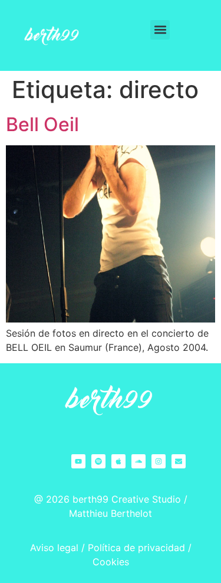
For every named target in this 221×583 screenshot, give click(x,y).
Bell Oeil (42, 124)
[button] (160, 30)
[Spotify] (98, 461)
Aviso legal (54, 547)
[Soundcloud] (138, 461)
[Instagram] (158, 461)
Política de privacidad (136, 547)
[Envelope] (178, 461)
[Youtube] (78, 461)
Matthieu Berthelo (109, 513)
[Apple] (118, 461)
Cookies (111, 562)
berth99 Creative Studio (126, 499)
